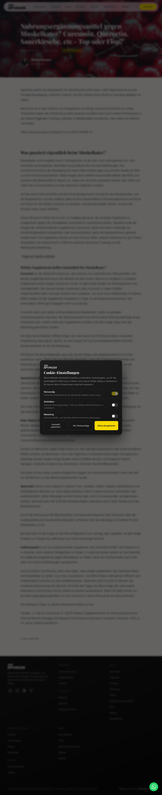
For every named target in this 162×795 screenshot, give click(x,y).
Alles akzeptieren (106, 425)
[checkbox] (115, 405)
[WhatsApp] (153, 786)
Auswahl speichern (56, 425)
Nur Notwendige (81, 425)
